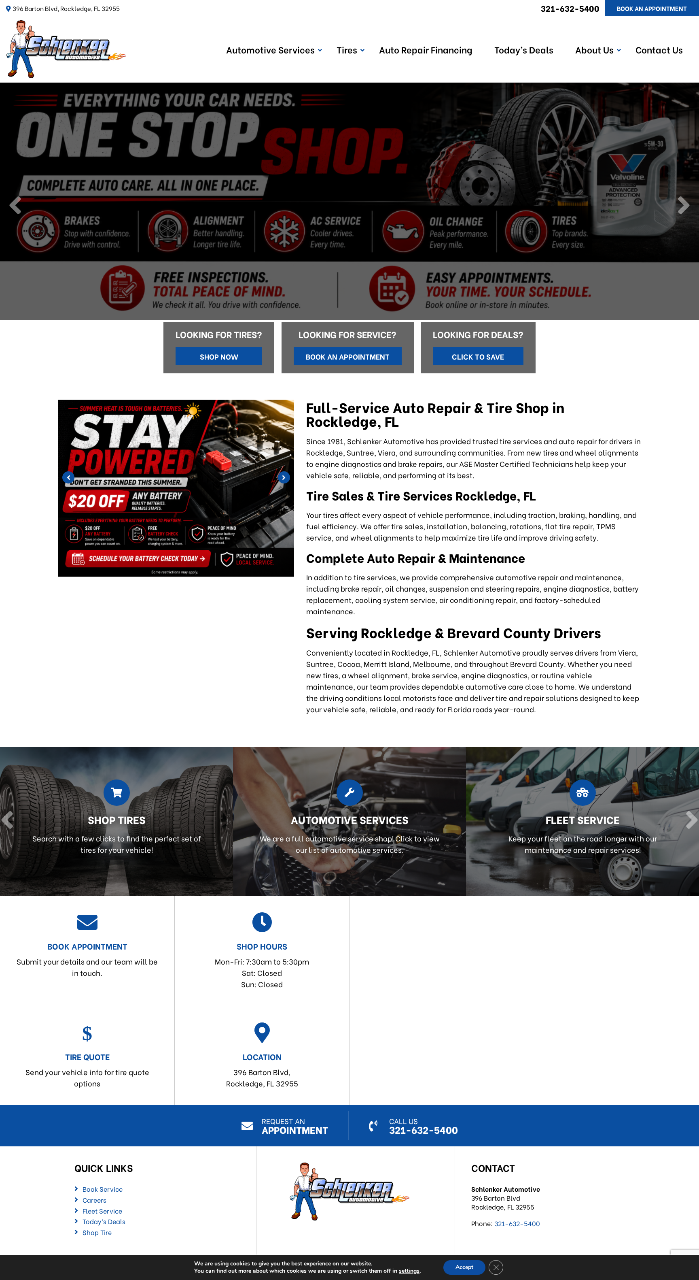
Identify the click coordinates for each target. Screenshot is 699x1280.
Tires (347, 49)
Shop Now (219, 356)
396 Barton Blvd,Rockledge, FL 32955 (262, 1069)
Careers (94, 1199)
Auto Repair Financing (425, 49)
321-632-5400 (570, 8)
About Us (594, 49)
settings (409, 1271)
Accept (464, 1267)
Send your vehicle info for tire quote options (87, 1069)
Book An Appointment (652, 8)
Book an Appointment (348, 356)
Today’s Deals (523, 49)
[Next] (684, 206)
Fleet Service (102, 1210)
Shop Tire (97, 1232)
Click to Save (478, 356)
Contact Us (659, 49)
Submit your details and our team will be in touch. (87, 959)
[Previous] (15, 206)
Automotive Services (270, 49)
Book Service (103, 1188)
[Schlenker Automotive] (66, 25)
